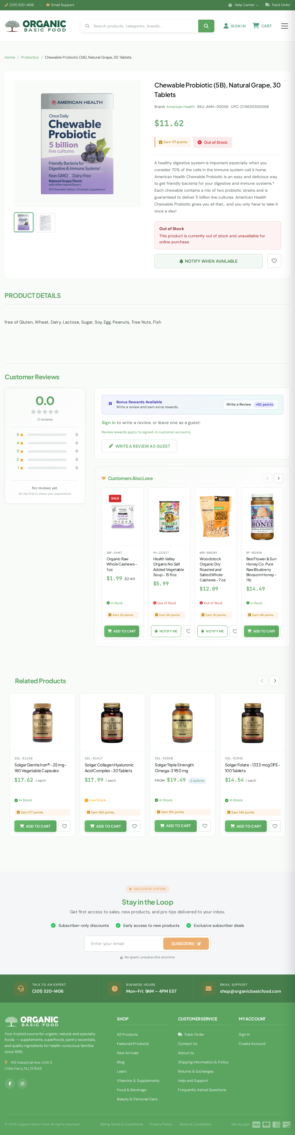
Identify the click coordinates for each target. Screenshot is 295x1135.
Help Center (244, 5)
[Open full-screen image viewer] (130, 89)
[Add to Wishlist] (188, 631)
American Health (180, 106)
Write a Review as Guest (143, 446)
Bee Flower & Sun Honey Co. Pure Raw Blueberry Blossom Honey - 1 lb (261, 569)
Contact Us (187, 1043)
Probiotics (30, 57)
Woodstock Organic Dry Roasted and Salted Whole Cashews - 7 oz (212, 569)
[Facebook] (10, 1083)
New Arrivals (128, 1052)
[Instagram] (22, 1083)
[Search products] (206, 26)
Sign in (109, 422)
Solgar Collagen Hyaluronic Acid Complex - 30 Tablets (109, 767)
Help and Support (193, 1080)
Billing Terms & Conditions (122, 1124)
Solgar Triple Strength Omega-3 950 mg (174, 767)
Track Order (280, 5)
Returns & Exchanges (196, 1071)
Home (10, 57)
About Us (186, 1052)
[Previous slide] (267, 478)
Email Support (62, 5)
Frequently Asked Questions (202, 1089)
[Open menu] (284, 26)
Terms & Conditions (195, 1124)
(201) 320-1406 (22, 5)
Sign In (244, 1034)
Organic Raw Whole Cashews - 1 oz (122, 564)
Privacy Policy (161, 1124)
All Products (127, 1034)
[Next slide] (278, 478)
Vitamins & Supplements (138, 1080)
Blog (120, 1062)
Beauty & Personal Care (137, 1099)
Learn (121, 1071)
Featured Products (133, 1043)
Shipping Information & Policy (203, 1062)
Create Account (252, 1043)
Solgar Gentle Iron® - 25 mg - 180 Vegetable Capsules (40, 767)
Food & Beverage (131, 1089)
